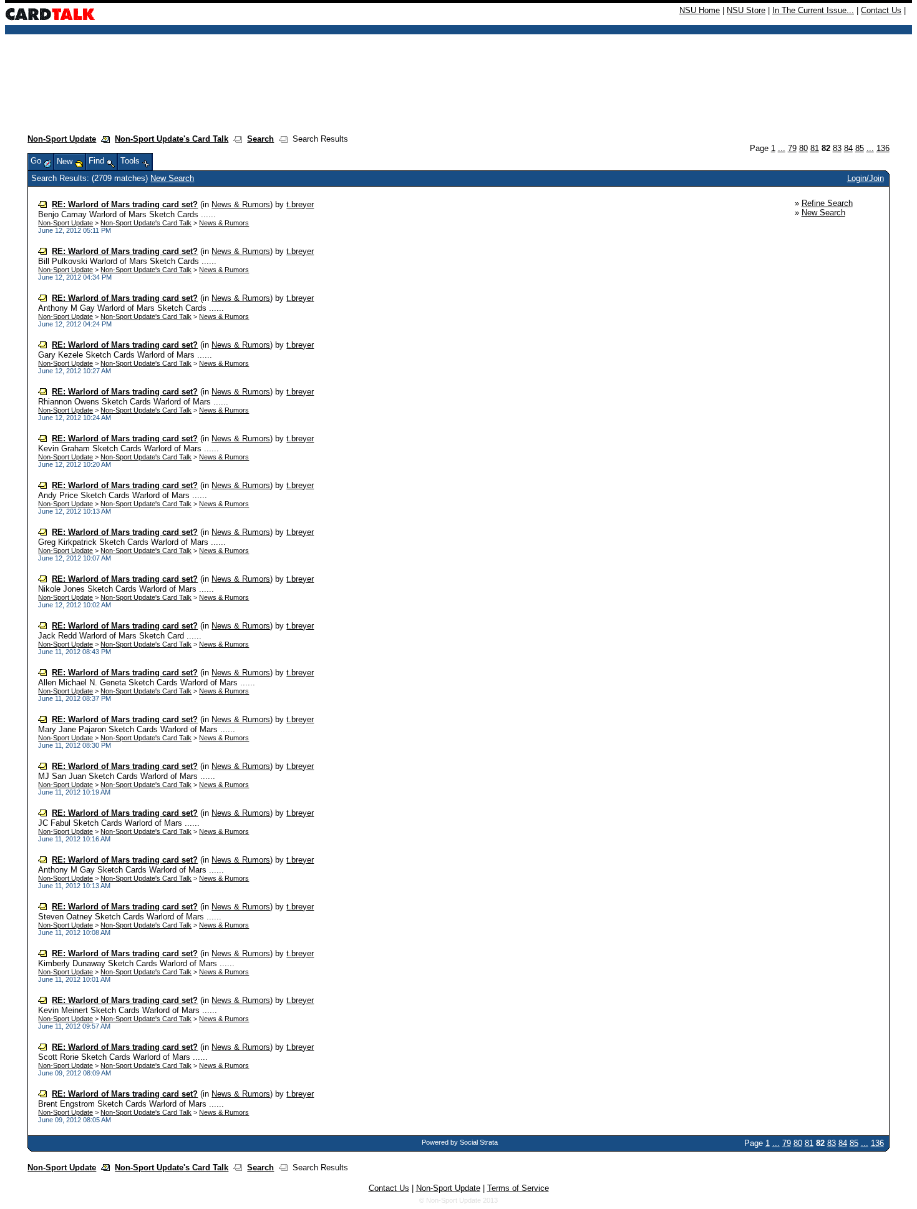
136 (883, 148)
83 (837, 148)
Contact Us (881, 10)
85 (859, 148)
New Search (172, 178)
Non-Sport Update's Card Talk (171, 139)
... (781, 148)
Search (260, 139)
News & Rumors (240, 204)
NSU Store (746, 10)
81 (814, 148)
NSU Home (699, 10)
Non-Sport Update (61, 139)
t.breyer (300, 204)
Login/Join (865, 178)
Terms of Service (518, 1188)
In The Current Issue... (813, 10)
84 (848, 148)
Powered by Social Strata (460, 1142)
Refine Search (827, 203)
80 (803, 148)
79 (792, 148)
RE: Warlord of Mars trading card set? (125, 204)
